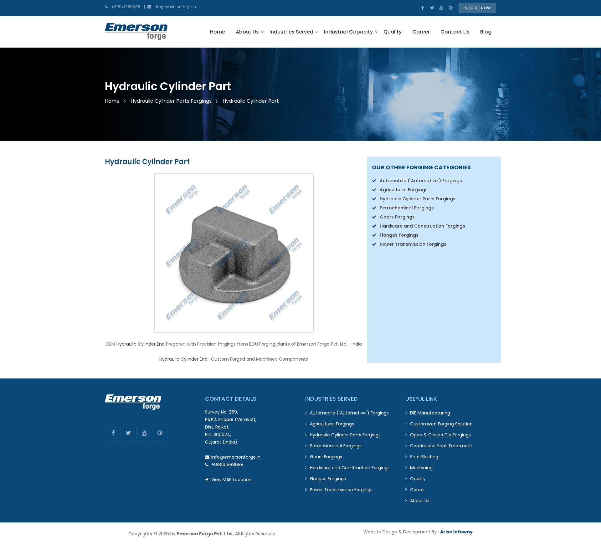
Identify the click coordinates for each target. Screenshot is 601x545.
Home (217, 31)
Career (421, 31)
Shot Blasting (424, 457)
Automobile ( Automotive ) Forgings (421, 180)
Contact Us (455, 31)
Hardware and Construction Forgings (422, 226)
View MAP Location (231, 479)
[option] (300, 94)
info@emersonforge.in (175, 6)
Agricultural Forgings (404, 190)
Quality (392, 31)
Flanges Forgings (399, 235)
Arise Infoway (456, 532)
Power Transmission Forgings (413, 244)
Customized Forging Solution (441, 424)
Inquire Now (477, 8)
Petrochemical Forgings (407, 208)
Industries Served (291, 31)
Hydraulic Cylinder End (140, 344)
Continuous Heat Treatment (441, 446)
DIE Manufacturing (430, 413)
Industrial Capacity (348, 31)
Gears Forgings (397, 217)
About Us (247, 31)
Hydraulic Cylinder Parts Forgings (171, 101)
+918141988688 (125, 6)
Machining (421, 468)
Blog (485, 31)
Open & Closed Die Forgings (440, 435)
